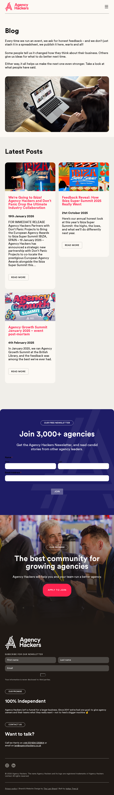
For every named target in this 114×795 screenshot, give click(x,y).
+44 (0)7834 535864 (33, 743)
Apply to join (57, 590)
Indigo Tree (71, 789)
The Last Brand (50, 789)
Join (57, 491)
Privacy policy (11, 789)
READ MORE (18, 277)
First (7, 462)
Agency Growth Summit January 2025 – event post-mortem (27, 331)
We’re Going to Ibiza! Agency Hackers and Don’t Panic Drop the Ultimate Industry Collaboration (29, 203)
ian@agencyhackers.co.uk (27, 746)
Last (60, 462)
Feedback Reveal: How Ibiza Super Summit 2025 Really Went (81, 201)
